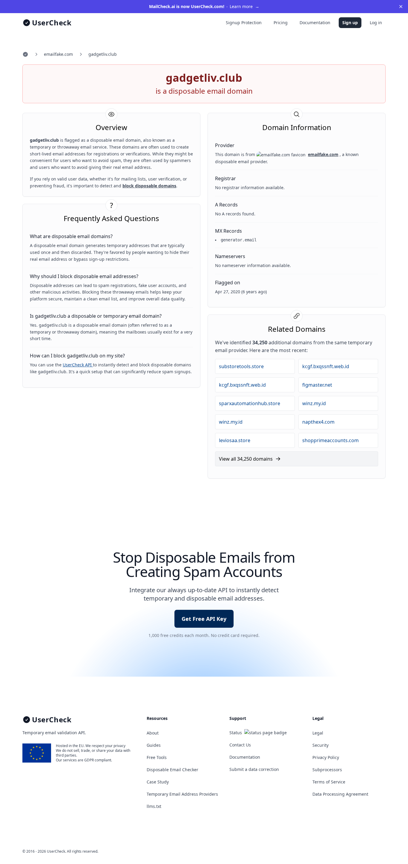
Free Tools (157, 757)
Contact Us (240, 745)
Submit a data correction (254, 769)
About (153, 733)
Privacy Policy (325, 757)
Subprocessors (327, 769)
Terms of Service (328, 782)
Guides (154, 745)
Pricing (281, 22)
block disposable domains (149, 186)
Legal (317, 733)
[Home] (25, 54)
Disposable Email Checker (172, 769)
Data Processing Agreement (340, 794)
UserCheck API (78, 365)
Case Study (158, 782)
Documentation (315, 22)
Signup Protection (244, 22)
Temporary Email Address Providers (182, 794)
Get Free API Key (204, 618)
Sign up (350, 22)
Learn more (204, 6)
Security (320, 745)
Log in (376, 22)
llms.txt (154, 806)
